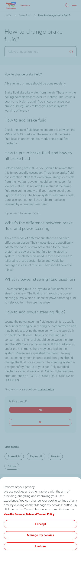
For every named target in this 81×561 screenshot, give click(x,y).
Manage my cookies (40, 535)
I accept (40, 524)
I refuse (40, 546)
